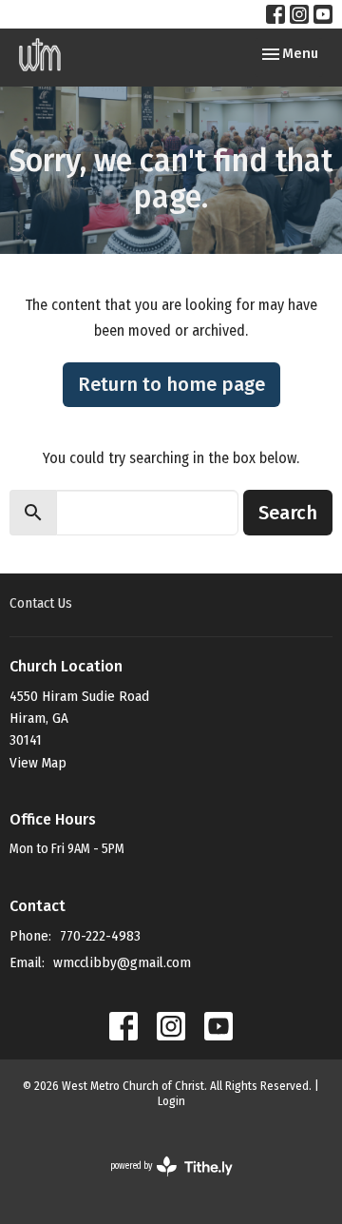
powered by (159, 1182)
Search (287, 512)
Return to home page (171, 384)
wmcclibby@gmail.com (122, 962)
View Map (38, 762)
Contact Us (41, 603)
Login (171, 1101)
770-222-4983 (100, 935)
